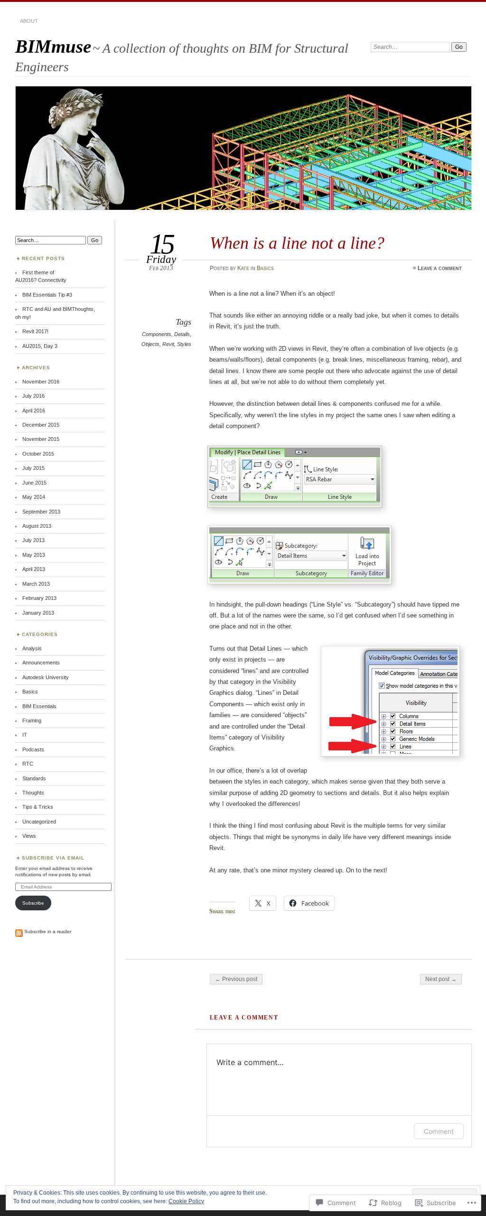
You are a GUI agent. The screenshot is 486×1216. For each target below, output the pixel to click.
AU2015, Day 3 (39, 346)
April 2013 (33, 569)
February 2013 (39, 598)
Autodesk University (45, 677)
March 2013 (36, 584)
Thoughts (33, 792)
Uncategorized (39, 821)
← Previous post (236, 979)
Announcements (41, 662)
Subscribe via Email (53, 858)
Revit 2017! (35, 331)
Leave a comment (440, 268)
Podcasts (33, 749)
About (29, 21)
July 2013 (33, 540)
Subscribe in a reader (47, 931)
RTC (27, 764)
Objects (150, 344)
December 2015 (40, 425)
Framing (31, 720)
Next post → (441, 979)
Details (182, 334)
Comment (439, 1131)
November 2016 (40, 381)
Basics (265, 268)
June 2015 (34, 483)
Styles (184, 344)
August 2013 (36, 526)
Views (29, 836)
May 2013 (33, 555)
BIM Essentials (39, 706)
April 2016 (33, 410)
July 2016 (33, 396)
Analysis (32, 648)
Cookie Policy (186, 1201)
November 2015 (40, 439)
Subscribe (33, 903)
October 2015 (38, 454)
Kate (243, 268)
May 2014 (33, 497)
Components (156, 334)
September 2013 (41, 511)
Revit (168, 344)
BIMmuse (53, 46)
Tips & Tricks (37, 807)
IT (24, 735)
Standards (34, 778)
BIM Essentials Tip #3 (47, 295)
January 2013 (38, 613)
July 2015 (33, 468)
